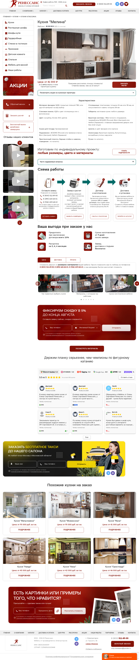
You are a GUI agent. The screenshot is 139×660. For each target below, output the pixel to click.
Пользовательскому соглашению (74, 335)
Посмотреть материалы (87, 348)
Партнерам (109, 633)
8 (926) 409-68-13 (104, 7)
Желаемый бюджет (87, 328)
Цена (44, 260)
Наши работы (14, 70)
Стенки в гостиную (17, 44)
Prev (20, 143)
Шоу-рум (78, 11)
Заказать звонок (84, 4)
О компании (27, 11)
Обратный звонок (122, 644)
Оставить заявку (49, 216)
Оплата (73, 260)
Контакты (132, 11)
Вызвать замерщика (74, 216)
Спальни (12, 60)
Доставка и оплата (61, 11)
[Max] (122, 4)
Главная (12, 11)
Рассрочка (93, 11)
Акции (106, 11)
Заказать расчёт (124, 84)
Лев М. (114, 386)
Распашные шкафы (17, 28)
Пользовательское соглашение (81, 656)
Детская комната (16, 54)
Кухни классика (28, 17)
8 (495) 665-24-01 (104, 1)
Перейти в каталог (125, 216)
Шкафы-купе (14, 33)
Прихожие (13, 49)
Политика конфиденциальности (57, 656)
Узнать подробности (124, 152)
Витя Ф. (114, 412)
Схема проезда (92, 644)
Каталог (43, 11)
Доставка (58, 260)
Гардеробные (14, 38)
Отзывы (118, 11)
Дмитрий (82, 386)
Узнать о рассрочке (99, 216)
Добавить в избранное (94, 649)
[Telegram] (117, 4)
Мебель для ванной (18, 65)
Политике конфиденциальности (55, 335)
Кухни (15, 17)
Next (20, 223)
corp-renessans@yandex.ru (121, 648)
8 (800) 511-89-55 (104, 4)
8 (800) (119, 638)
